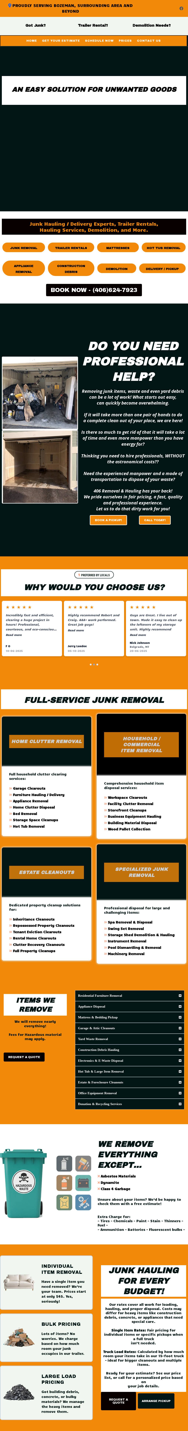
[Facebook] (181, 8)
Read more (14, 634)
